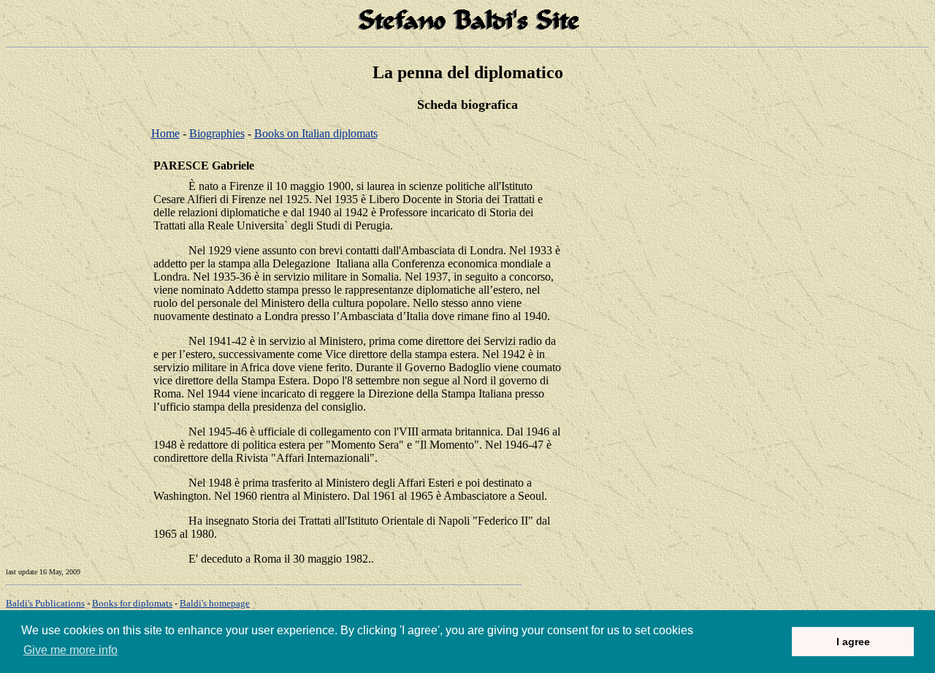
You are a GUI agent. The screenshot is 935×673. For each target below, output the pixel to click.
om (215, 603)
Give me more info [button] (70, 650)
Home (165, 133)
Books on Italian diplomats (316, 133)
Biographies (217, 133)
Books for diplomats (132, 603)
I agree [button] (853, 641)
